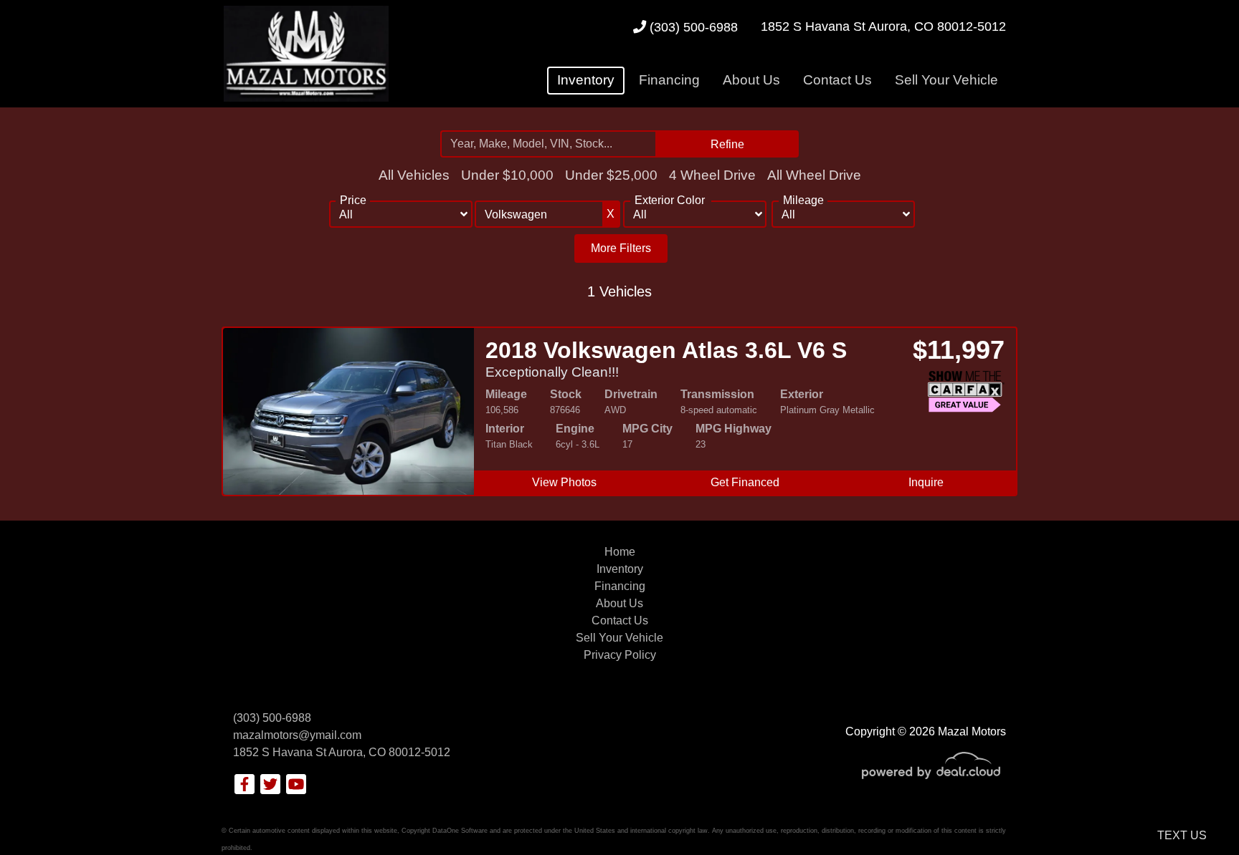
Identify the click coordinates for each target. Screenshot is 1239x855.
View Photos (564, 482)
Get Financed (745, 482)
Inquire (926, 482)
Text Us (1182, 835)
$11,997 (959, 349)
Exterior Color (670, 200)
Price (353, 200)
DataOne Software (460, 830)
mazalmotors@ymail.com (297, 735)
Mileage (803, 200)
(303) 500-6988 (692, 26)
